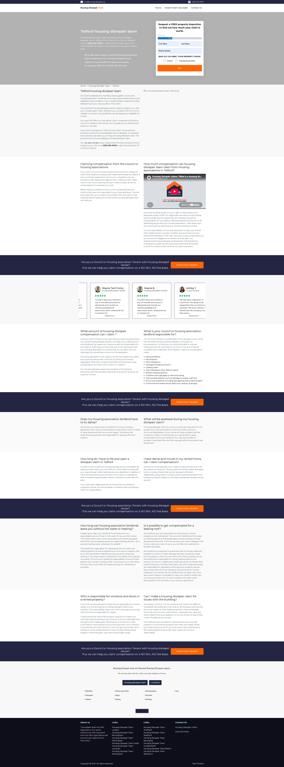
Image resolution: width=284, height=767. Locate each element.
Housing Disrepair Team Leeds (125, 743)
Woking (118, 699)
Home (158, 8)
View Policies (198, 764)
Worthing (148, 699)
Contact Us (196, 8)
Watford (88, 699)
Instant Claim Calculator (176, 8)
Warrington (89, 695)
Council (170, 61)
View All (142, 711)
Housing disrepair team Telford (94, 38)
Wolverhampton (150, 691)
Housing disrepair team (135, 683)
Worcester (148, 695)
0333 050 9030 (198, 2)
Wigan (117, 695)
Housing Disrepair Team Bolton (157, 749)
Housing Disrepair (92, 8)
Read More (100, 316)
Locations (155, 683)
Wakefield (88, 691)
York (176, 691)
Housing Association (187, 61)
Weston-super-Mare (122, 691)
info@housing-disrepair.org (94, 2)
